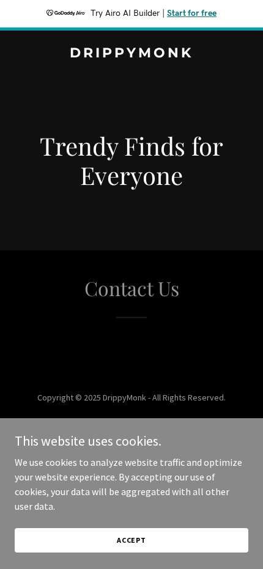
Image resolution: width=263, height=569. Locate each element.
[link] (131, 54)
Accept (131, 540)
